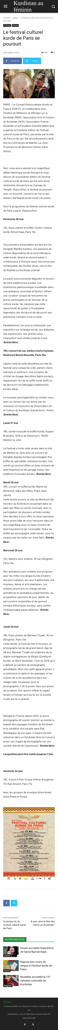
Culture (15, 17)
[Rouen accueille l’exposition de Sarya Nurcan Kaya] (11, 951)
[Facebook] (6, 903)
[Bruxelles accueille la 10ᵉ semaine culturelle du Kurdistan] (11, 980)
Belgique (8, 985)
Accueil (6, 17)
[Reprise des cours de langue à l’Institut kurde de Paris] (11, 965)
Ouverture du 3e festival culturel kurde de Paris (14, 925)
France (15, 25)
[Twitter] (14, 903)
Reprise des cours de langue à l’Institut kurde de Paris (36, 965)
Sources (7, 1002)
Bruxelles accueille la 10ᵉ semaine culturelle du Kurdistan (35, 980)
